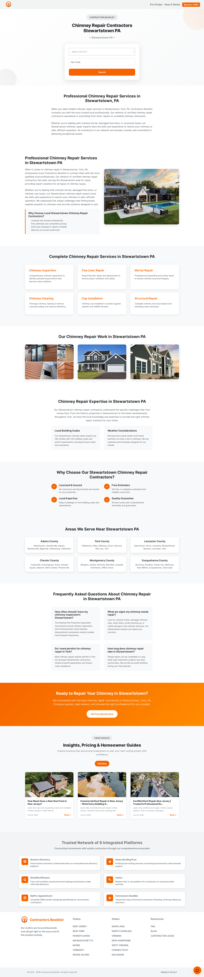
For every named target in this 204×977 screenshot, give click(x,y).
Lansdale (119, 565)
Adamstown (139, 546)
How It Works (172, 4)
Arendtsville (51, 546)
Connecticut (120, 950)
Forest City (159, 565)
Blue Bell (110, 565)
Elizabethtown (168, 546)
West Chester (51, 567)
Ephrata (147, 548)
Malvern (40, 567)
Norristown (96, 567)
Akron (148, 546)
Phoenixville (63, 567)
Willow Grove (107, 567)
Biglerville (44, 548)
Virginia (116, 935)
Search (102, 72)
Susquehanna (155, 567)
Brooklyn (149, 565)
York (106, 548)
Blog (154, 931)
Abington (84, 565)
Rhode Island (81, 954)
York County (102, 541)
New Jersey (80, 926)
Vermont (78, 950)
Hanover (118, 546)
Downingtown (47, 565)
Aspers (61, 546)
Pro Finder (156, 4)
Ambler (93, 565)
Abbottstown (39, 546)
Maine (76, 945)
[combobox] (102, 52)
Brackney (139, 565)
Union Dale (167, 567)
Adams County (49, 541)
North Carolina (122, 931)
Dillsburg (103, 546)
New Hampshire (121, 940)
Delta (95, 546)
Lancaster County (154, 541)
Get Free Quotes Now (102, 714)
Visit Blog (102, 763)
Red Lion (99, 548)
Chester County (49, 560)
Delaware (118, 954)
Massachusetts (83, 940)
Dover (110, 546)
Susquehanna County (155, 560)
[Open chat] (197, 970)
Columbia (156, 546)
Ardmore (101, 565)
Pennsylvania (81, 935)
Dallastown (87, 546)
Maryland (118, 926)
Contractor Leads (162, 935)
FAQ (153, 926)
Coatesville (35, 565)
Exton (57, 565)
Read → (67, 815)
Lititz (164, 548)
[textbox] (102, 52)
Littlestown (66, 548)
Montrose (169, 565)
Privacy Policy (169, 972)
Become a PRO (191, 4)
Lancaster (156, 548)
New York (79, 931)
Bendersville (33, 548)
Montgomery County (102, 560)
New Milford (142, 567)
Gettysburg (55, 548)
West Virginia (120, 945)
